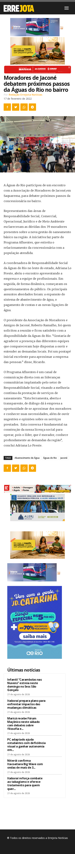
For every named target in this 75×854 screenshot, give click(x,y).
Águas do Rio (50, 457)
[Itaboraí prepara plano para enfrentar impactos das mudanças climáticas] (55, 705)
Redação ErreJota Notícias (25, 94)
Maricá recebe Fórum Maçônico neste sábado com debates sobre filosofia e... (23, 723)
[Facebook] (7, 107)
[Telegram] (32, 107)
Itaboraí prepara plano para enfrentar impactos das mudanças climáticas (26, 704)
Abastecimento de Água (27, 457)
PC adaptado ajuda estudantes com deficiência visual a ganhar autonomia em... (26, 744)
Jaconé (63, 457)
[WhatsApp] (24, 107)
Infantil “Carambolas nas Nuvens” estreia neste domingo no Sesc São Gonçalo (24, 685)
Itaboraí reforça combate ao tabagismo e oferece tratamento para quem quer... (24, 783)
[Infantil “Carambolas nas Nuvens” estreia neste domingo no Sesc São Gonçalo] (55, 684)
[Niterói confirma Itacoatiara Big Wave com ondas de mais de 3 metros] (55, 765)
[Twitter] (15, 107)
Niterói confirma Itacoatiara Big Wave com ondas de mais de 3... (25, 764)
